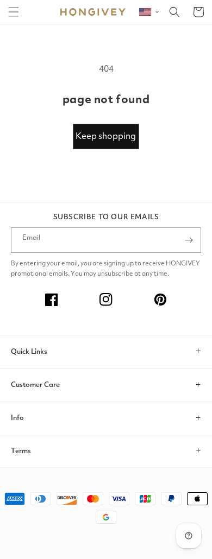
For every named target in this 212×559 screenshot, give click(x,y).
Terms (21, 451)
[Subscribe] (189, 240)
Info (17, 418)
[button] (14, 12)
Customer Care (35, 385)
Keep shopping (106, 136)
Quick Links (29, 351)
